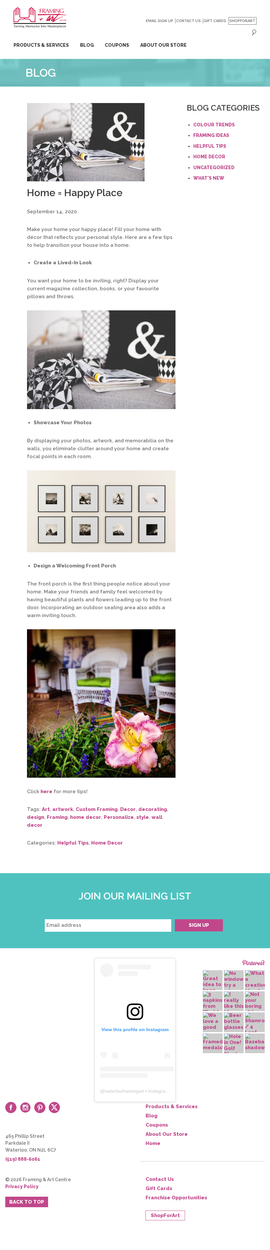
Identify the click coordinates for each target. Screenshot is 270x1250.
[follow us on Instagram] (25, 1107)
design (35, 817)
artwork (62, 809)
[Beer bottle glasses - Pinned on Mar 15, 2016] (234, 1021)
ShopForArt (242, 21)
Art (46, 809)
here (46, 791)
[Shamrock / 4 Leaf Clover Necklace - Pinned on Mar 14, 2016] (255, 1029)
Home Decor (107, 843)
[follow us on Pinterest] (39, 1107)
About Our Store (163, 45)
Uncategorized (213, 167)
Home (153, 1143)
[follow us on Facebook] (10, 1107)
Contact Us (188, 21)
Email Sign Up (159, 21)
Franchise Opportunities (176, 1198)
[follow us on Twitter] (54, 1107)
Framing (57, 817)
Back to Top (26, 1202)
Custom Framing (97, 809)
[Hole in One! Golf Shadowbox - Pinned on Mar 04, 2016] (234, 1045)
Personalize (119, 817)
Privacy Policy (22, 1186)
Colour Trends (214, 124)
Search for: (254, 32)
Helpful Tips (73, 843)
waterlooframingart (124, 1091)
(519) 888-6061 (22, 1159)
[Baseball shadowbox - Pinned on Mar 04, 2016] (255, 1042)
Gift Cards (215, 21)
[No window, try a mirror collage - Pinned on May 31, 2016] (234, 985)
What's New (208, 178)
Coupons (117, 45)
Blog (87, 45)
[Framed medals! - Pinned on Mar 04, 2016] (213, 1042)
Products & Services (41, 45)
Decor (128, 809)
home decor (85, 817)
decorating (152, 809)
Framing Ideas (211, 135)
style (142, 817)
